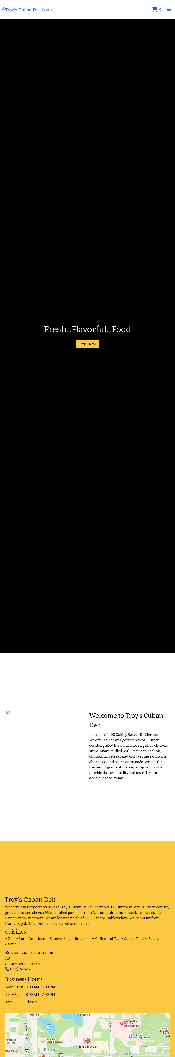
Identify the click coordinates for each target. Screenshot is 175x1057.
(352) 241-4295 (22, 969)
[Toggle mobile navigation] (168, 9)
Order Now (87, 344)
